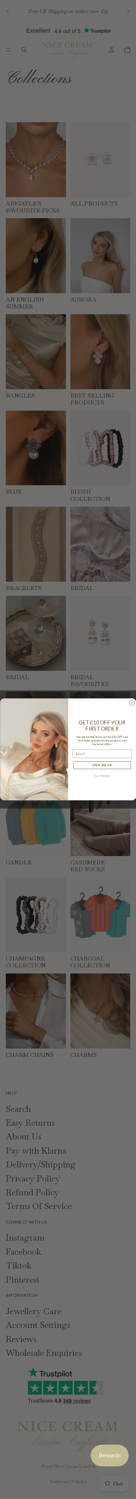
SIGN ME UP (102, 765)
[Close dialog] (131, 702)
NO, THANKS (102, 776)
